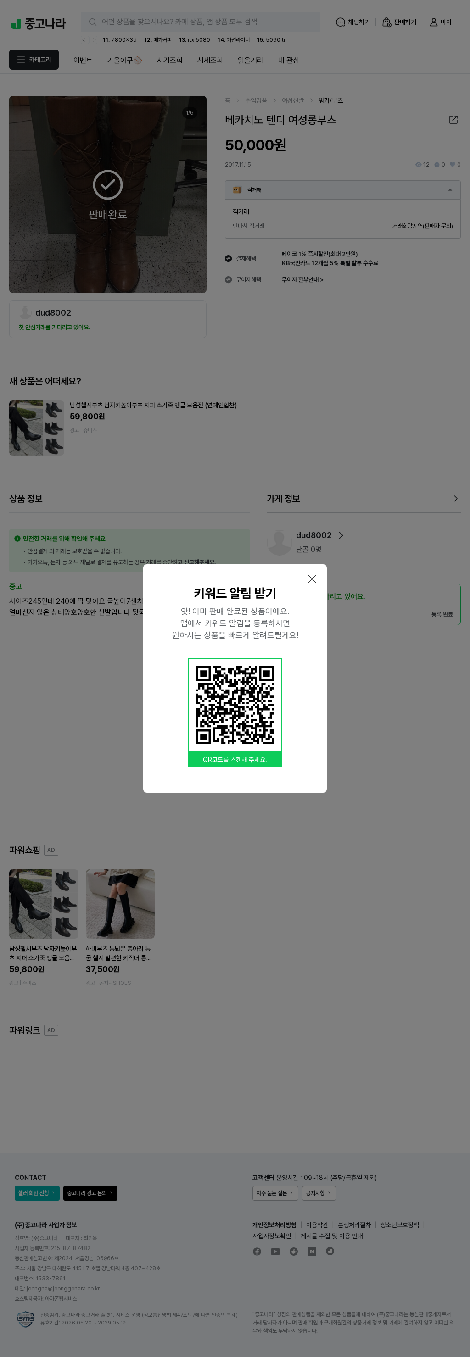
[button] (312, 578)
